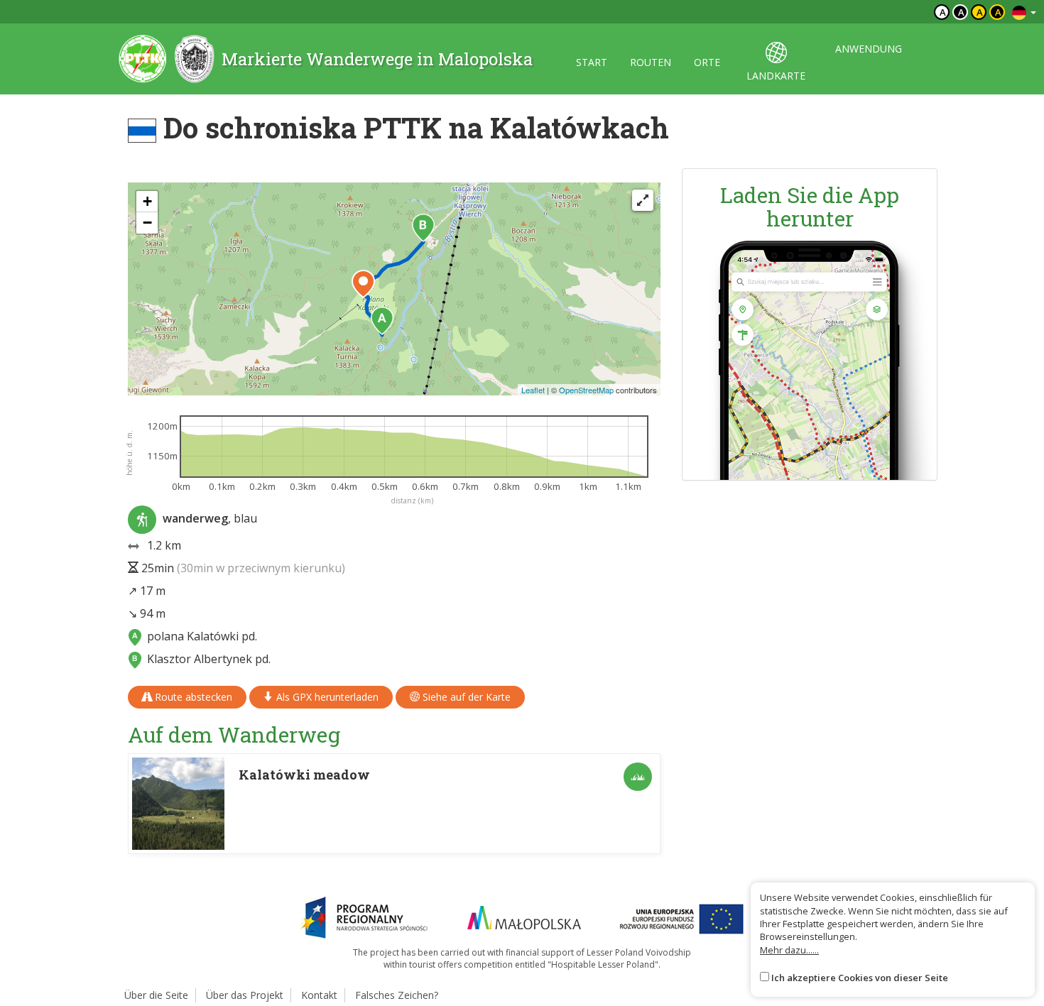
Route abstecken (192, 697)
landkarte (775, 75)
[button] (382, 321)
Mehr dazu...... (789, 950)
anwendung (868, 48)
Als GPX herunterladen (326, 697)
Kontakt (319, 995)
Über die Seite (156, 995)
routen (650, 62)
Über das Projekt (244, 995)
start (591, 62)
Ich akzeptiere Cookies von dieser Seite (859, 977)
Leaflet (533, 389)
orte (707, 62)
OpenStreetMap (586, 389)
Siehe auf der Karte (465, 697)
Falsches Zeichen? (396, 995)
